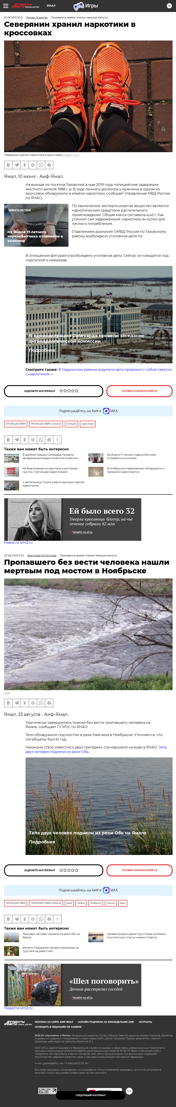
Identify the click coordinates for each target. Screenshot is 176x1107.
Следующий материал (91, 1095)
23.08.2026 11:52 (14, 555)
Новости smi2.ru (18, 543)
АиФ (7, 692)
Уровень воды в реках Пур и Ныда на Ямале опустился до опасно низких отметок (136, 935)
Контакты (145, 1022)
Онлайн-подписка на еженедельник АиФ (106, 1022)
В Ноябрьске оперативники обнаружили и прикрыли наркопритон (135, 470)
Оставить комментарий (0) (139, 391)
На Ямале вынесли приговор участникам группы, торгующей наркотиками (50, 470)
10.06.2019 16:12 (13, 17)
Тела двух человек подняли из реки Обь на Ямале (88, 832)
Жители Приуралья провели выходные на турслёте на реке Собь (51, 949)
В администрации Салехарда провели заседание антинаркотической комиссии (87, 338)
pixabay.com (71, 154)
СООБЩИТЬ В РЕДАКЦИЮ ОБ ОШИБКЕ (58, 1027)
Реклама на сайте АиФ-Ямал (54, 1022)
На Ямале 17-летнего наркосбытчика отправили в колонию (131, 456)
